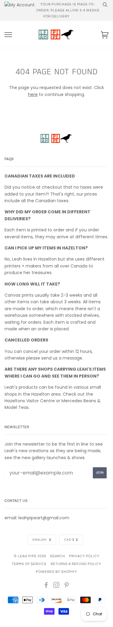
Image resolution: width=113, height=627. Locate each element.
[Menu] (8, 35)
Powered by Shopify (56, 571)
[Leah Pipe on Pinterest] (67, 586)
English (40, 539)
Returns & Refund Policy (76, 564)
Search (57, 556)
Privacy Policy (84, 556)
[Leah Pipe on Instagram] (56, 586)
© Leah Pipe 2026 (30, 556)
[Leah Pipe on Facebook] (46, 586)
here (33, 94)
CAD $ (69, 539)
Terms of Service (29, 564)
